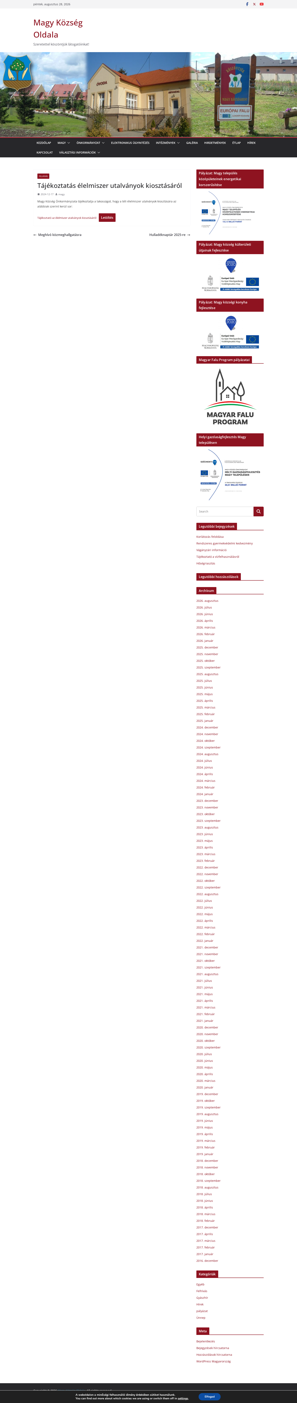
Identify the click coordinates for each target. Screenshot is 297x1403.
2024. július (204, 761)
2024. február (205, 787)
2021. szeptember (208, 967)
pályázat (202, 1311)
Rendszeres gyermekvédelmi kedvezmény (224, 543)
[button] (68, 143)
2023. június (204, 834)
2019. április (204, 1134)
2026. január (204, 641)
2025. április (204, 701)
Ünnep (200, 1318)
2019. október (205, 1101)
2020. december (207, 1027)
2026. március (205, 627)
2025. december (207, 647)
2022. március (205, 927)
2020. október (205, 1041)
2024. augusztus (207, 754)
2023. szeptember (208, 821)
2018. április (204, 1207)
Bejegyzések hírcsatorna (212, 1348)
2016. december (207, 1261)
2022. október (205, 881)
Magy (62, 143)
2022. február (205, 934)
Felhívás (43, 176)
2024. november (207, 734)
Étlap (236, 143)
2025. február (205, 714)
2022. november (207, 874)
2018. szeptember (208, 1181)
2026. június (204, 614)
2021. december (207, 947)
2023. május (204, 841)
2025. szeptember (208, 667)
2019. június (204, 1121)
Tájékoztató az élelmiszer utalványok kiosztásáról (66, 218)
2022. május (204, 914)
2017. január (204, 1254)
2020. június (204, 1061)
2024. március (205, 781)
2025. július (204, 681)
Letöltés (107, 217)
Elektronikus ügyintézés (130, 143)
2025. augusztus (207, 674)
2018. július (204, 1194)
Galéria (192, 143)
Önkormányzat (88, 143)
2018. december (207, 1161)
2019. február (205, 1147)
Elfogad (210, 1397)
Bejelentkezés (205, 1341)
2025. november (207, 654)
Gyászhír (202, 1298)
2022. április (204, 921)
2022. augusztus (207, 894)
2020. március (205, 1081)
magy (61, 194)
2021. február (205, 1014)
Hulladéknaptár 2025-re (167, 235)
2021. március (205, 1007)
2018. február (205, 1221)
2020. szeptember (208, 1047)
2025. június (204, 687)
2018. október (205, 1174)
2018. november (207, 1167)
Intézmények (165, 143)
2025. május (204, 694)
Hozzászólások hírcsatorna (214, 1355)
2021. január (204, 1021)
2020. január (204, 1087)
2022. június (204, 907)
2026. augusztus (207, 601)
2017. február (205, 1247)
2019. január (204, 1154)
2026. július (204, 607)
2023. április (204, 847)
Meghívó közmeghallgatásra (59, 235)
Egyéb (200, 1284)
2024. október (205, 741)
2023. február (205, 861)
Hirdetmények (215, 143)
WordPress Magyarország (213, 1361)
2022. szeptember (208, 887)
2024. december (207, 727)
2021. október (205, 961)
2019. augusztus (207, 1114)
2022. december (207, 867)
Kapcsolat (45, 152)
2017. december (207, 1227)
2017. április (204, 1234)
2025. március (205, 707)
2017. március (205, 1241)
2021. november (207, 954)
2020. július (204, 1054)
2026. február (205, 634)
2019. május (204, 1127)
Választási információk (77, 152)
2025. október (205, 661)
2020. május (204, 1067)
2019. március (205, 1141)
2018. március (205, 1214)
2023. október (205, 814)
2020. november (207, 1034)
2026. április (204, 621)
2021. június (204, 987)
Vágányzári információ (211, 550)
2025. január (204, 721)
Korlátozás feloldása (210, 537)
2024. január (204, 794)
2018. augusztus (207, 1187)
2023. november (207, 807)
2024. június (204, 767)
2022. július (204, 901)
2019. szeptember (208, 1107)
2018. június (204, 1201)
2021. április (204, 1001)
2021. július (204, 981)
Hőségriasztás (205, 563)
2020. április (204, 1074)
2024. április (204, 774)
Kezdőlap (44, 143)
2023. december (207, 801)
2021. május (204, 994)
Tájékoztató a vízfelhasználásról (217, 557)
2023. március (205, 854)
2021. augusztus (207, 974)
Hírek (251, 143)
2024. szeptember (208, 747)
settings (183, 1398)
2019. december (207, 1094)
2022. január (204, 941)
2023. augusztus (207, 827)
